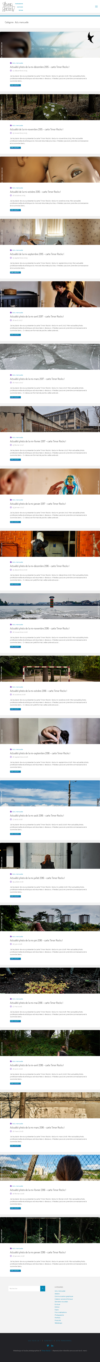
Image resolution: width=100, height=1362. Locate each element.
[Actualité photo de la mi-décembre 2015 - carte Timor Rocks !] (50, 54)
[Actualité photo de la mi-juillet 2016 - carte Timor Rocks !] (50, 865)
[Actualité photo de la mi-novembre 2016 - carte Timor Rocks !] (50, 615)
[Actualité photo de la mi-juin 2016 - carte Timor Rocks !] (50, 927)
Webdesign (58, 1323)
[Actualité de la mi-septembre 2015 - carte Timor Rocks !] (50, 241)
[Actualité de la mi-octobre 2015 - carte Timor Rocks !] (50, 179)
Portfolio (57, 1318)
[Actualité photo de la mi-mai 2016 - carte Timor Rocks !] (50, 990)
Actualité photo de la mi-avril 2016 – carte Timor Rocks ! (37, 1065)
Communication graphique (64, 1296)
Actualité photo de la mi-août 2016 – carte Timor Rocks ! (37, 815)
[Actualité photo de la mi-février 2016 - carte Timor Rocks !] (50, 1177)
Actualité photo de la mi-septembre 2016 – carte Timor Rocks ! (40, 753)
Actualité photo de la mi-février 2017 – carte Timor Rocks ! (38, 441)
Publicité (58, 1320)
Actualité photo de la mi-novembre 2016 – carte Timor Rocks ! (39, 628)
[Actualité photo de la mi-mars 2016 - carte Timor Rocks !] (50, 1115)
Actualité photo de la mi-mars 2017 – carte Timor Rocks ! (37, 378)
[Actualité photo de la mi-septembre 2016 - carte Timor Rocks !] (50, 740)
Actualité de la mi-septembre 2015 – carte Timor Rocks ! (37, 254)
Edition (57, 1307)
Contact (48, 1341)
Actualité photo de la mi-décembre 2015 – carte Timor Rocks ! (39, 67)
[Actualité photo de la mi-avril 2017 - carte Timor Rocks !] (50, 300)
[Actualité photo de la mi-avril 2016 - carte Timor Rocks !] (50, 1052)
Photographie (59, 1315)
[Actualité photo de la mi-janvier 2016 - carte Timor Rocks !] (50, 1239)
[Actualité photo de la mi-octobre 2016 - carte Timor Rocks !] (50, 678)
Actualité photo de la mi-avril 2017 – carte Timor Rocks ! (37, 316)
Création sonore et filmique (64, 1299)
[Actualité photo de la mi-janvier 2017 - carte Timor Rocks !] (50, 491)
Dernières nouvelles (61, 1302)
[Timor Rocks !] (13, 6)
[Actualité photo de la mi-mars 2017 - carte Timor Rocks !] (50, 366)
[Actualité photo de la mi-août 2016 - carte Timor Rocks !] (50, 803)
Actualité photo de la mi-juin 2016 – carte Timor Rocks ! (36, 940)
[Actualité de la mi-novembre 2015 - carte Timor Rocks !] (50, 116)
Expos (57, 1310)
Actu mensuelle (17, 313)
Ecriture (57, 1304)
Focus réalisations (61, 1312)
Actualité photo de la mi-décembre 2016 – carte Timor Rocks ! (39, 566)
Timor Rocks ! (46, 1351)
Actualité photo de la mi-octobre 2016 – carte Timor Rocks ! (38, 690)
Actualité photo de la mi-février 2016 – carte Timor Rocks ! (38, 1190)
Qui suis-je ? (34, 1341)
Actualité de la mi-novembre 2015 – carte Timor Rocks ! (36, 129)
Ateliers (57, 1294)
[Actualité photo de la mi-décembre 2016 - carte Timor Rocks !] (50, 553)
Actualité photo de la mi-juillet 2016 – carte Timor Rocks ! (37, 878)
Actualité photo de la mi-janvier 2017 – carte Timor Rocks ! (38, 503)
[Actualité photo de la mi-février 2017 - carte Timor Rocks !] (50, 428)
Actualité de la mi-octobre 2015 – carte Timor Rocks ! (35, 191)
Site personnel (64, 1341)
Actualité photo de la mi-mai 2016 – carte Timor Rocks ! (36, 1002)
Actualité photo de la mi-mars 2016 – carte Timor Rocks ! (37, 1127)
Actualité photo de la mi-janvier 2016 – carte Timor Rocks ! (38, 1252)
